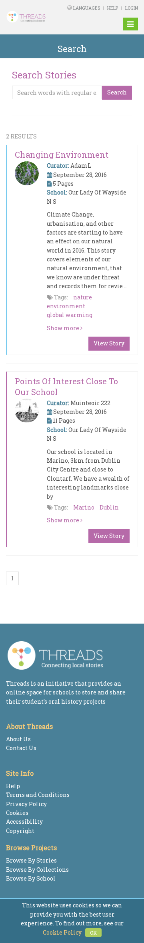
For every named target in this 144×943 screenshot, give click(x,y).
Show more (63, 328)
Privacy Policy (26, 804)
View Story (109, 343)
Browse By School (31, 878)
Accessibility (24, 821)
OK (93, 932)
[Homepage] (30, 17)
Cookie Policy (62, 932)
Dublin (109, 507)
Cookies (17, 813)
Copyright (20, 831)
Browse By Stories (31, 860)
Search (117, 92)
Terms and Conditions (38, 795)
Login (131, 8)
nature (82, 297)
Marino (83, 507)
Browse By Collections (37, 869)
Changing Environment (61, 154)
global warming (69, 315)
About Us (18, 739)
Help (112, 8)
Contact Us (21, 748)
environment (66, 306)
